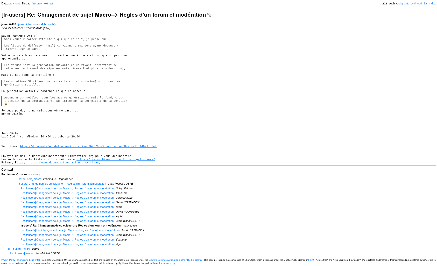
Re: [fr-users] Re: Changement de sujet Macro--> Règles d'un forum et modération (69, 230)
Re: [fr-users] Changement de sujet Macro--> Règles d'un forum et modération (67, 188)
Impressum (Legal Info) (28, 259)
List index (430, 3)
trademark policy (167, 263)
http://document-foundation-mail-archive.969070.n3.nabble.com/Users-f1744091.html (88, 146)
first (34, 3)
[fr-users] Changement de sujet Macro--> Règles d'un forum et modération (62, 183)
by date (404, 3)
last (50, 3)
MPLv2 (310, 259)
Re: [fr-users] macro (29, 179)
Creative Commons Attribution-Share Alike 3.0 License (175, 259)
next (17, 3)
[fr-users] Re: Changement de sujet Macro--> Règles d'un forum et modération (103, 14)
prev (11, 3)
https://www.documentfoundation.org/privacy (64, 162)
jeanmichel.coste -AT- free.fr (36, 24)
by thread (416, 3)
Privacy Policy (8, 259)
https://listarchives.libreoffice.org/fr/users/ (115, 159)
